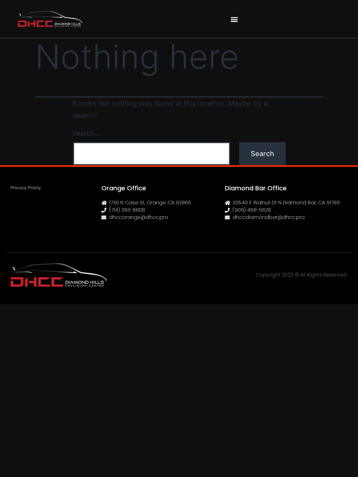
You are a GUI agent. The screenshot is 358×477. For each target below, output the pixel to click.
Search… (85, 133)
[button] (234, 19)
